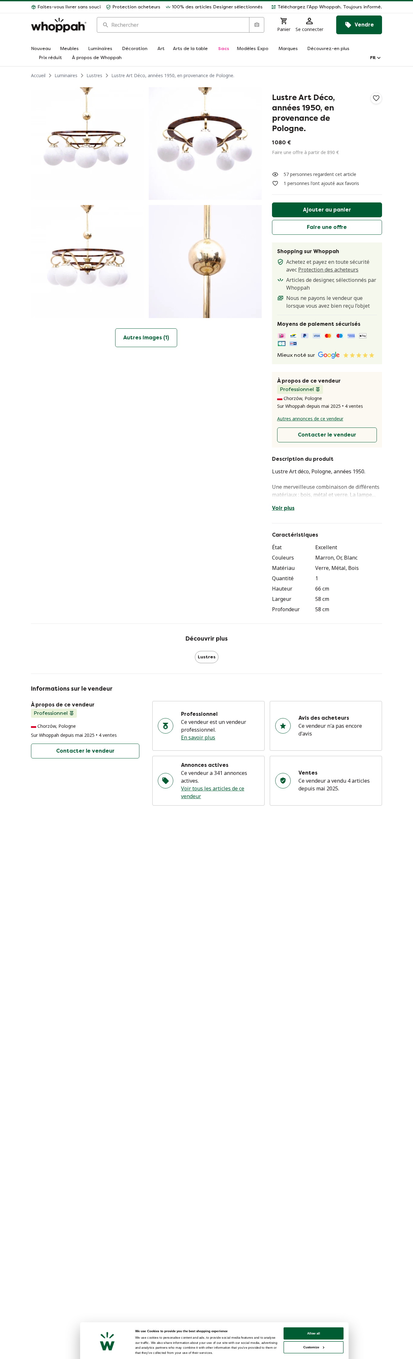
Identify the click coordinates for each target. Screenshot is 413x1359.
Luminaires (66, 75)
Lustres (94, 75)
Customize (311, 1347)
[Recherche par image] (256, 24)
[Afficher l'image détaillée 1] (87, 143)
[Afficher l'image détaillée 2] (205, 143)
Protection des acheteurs (328, 269)
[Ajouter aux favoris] (376, 98)
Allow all (313, 1333)
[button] (325, 7)
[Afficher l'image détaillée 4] (205, 261)
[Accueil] (58, 25)
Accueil (38, 75)
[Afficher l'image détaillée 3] (87, 261)
